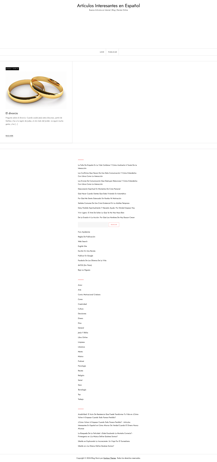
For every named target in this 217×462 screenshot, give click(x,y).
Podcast (81, 361)
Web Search (82, 241)
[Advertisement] (108, 31)
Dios (79, 323)
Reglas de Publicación (86, 236)
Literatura (81, 347)
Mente (80, 351)
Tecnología (82, 389)
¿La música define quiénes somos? (104, 436)
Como (80, 299)
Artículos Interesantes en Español (108, 5)
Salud (80, 380)
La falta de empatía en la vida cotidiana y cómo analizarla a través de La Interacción (107, 167)
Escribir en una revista (86, 251)
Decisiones (82, 313)
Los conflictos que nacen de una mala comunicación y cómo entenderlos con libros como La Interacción (107, 174)
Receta (80, 370)
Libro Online (82, 337)
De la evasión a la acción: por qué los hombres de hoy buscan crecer (106, 217)
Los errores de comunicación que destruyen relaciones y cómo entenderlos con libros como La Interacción (107, 182)
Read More (9, 136)
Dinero (80, 318)
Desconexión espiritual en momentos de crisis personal (99, 189)
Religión (81, 375)
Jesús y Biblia (12, 69)
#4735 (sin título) (85, 265)
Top (79, 394)
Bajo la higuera (84, 270)
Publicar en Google (85, 255)
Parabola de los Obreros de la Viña (92, 260)
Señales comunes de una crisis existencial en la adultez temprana (103, 203)
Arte (79, 289)
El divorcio (12, 113)
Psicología (82, 366)
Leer (102, 52)
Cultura (80, 309)
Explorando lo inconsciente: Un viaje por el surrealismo (108, 441)
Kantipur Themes (110, 458)
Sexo (80, 385)
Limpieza (81, 342)
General (81, 328)
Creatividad (82, 304)
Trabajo (81, 399)
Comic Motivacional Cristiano (89, 294)
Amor (80, 285)
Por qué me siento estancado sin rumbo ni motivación (99, 198)
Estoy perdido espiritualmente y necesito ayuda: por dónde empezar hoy (106, 208)
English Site (82, 246)
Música (80, 356)
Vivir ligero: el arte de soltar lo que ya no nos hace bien (101, 212)
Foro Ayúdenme (84, 232)
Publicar (112, 52)
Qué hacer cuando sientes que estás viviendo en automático (102, 193)
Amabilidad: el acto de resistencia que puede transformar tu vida (104, 414)
